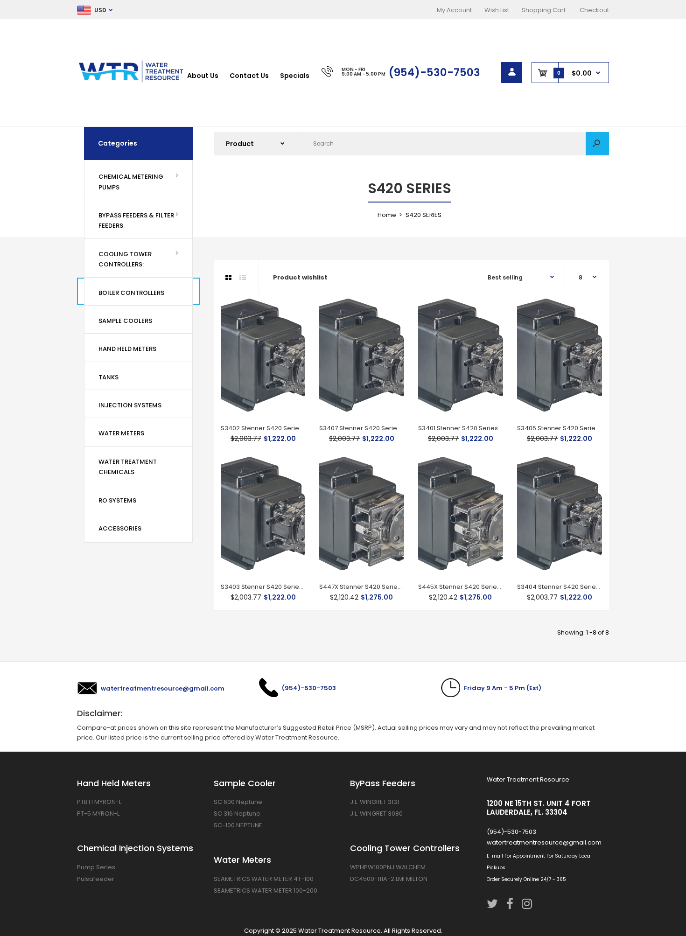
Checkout (594, 10)
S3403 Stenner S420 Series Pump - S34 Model (290, 586)
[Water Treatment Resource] (132, 81)
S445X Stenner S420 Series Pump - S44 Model (488, 586)
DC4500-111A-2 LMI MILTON (388, 878)
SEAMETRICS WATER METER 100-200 (265, 890)
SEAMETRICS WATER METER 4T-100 (264, 878)
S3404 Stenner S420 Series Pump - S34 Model (587, 586)
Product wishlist (300, 277)
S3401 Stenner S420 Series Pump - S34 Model (486, 428)
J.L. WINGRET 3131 (374, 801)
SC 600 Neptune (238, 801)
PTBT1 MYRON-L (99, 801)
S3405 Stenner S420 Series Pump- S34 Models (587, 428)
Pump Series (96, 867)
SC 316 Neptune (237, 813)
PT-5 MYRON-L (98, 813)
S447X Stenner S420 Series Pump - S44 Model (389, 586)
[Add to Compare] (292, 330)
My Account (454, 10)
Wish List (496, 10)
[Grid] (228, 277)
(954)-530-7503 (434, 72)
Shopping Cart (544, 10)
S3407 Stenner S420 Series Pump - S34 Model (388, 428)
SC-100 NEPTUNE (238, 825)
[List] (242, 277)
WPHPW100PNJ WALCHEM (388, 867)
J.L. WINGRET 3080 (376, 813)
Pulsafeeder (95, 878)
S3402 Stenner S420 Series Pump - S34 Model (290, 428)
